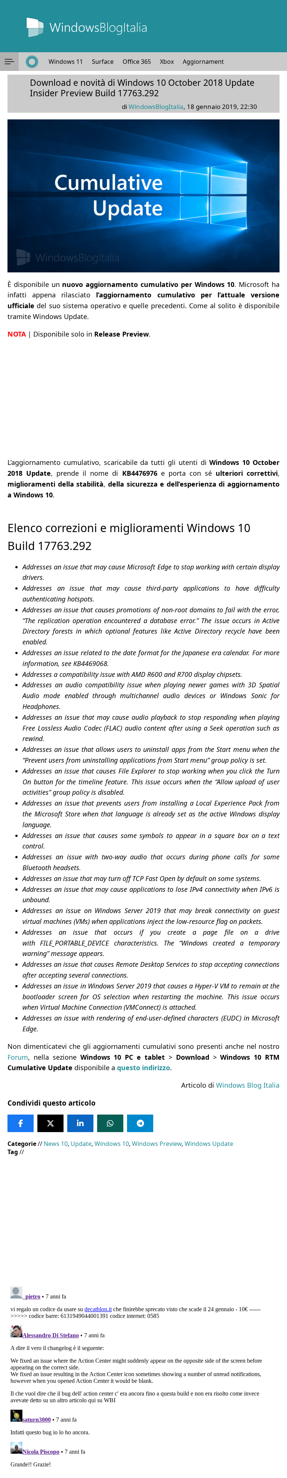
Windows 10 (112, 1144)
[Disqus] (143, 1377)
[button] (9, 61)
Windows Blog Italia (248, 1085)
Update (81, 1144)
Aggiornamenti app (210, 61)
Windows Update (209, 1144)
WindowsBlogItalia (156, 106)
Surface (103, 61)
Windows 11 (66, 61)
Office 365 (137, 61)
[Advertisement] (143, 398)
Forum (17, 1057)
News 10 (56, 1144)
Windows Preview (157, 1144)
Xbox (167, 61)
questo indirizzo (143, 1067)
